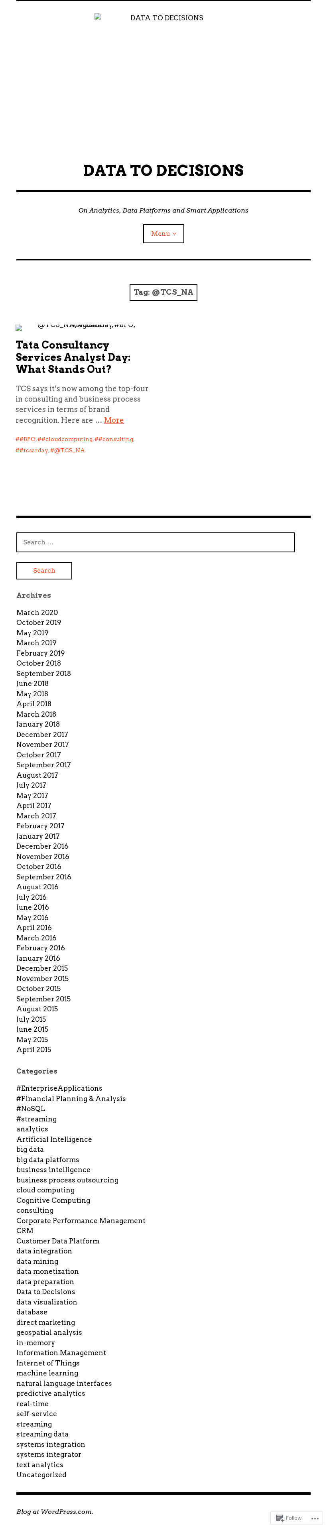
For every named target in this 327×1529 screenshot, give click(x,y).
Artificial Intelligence (54, 1139)
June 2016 (32, 907)
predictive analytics (50, 1393)
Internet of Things (48, 1363)
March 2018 (36, 714)
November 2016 (42, 857)
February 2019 (40, 653)
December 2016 (42, 846)
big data (30, 1149)
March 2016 (36, 938)
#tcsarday (34, 450)
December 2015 (42, 968)
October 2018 (38, 663)
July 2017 (31, 785)
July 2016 (31, 897)
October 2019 (38, 623)
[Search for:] (155, 542)
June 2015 (32, 1029)
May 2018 (32, 694)
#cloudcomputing (67, 439)
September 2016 (43, 877)
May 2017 (32, 796)
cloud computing (45, 1190)
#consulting (115, 439)
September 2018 (43, 674)
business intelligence (53, 1170)
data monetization (47, 1271)
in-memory (35, 1343)
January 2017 (38, 836)
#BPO (27, 439)
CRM (24, 1231)
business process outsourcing (67, 1180)
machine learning (47, 1373)
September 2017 (43, 765)
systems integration (50, 1444)
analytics (32, 1129)
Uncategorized (41, 1475)
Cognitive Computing (53, 1200)
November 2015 (42, 979)
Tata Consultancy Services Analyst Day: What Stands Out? (73, 357)
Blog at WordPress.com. (54, 1511)
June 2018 (32, 684)
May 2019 (32, 633)
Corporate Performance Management (81, 1221)
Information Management (61, 1353)
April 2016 (34, 928)
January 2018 (38, 724)
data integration (44, 1251)
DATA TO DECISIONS (163, 170)
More (114, 420)
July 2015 (31, 1019)
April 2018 (33, 704)
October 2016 (38, 867)
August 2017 (37, 775)
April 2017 (33, 806)
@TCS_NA (69, 450)
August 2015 (37, 1009)
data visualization (46, 1302)
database (31, 1312)
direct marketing (45, 1322)
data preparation (45, 1282)
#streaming (36, 1119)
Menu (160, 233)
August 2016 (37, 887)
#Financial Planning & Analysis (71, 1099)
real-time (32, 1404)
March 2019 (36, 643)
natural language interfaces (64, 1383)
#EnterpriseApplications (59, 1088)
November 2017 (42, 745)
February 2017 (40, 826)
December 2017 (42, 735)
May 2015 (32, 1040)
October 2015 (38, 989)
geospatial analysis (49, 1332)
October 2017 (38, 755)
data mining (37, 1261)
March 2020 (37, 613)
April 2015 (33, 1050)
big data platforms (47, 1160)
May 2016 (32, 918)
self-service (36, 1414)
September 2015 (43, 999)
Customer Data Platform (57, 1241)
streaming (34, 1424)
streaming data (42, 1434)
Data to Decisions (45, 1292)
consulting (34, 1210)
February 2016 (40, 948)
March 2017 (36, 816)
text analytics (39, 1465)
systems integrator (48, 1454)
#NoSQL (30, 1109)
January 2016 (38, 958)
